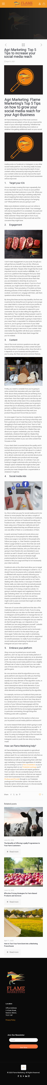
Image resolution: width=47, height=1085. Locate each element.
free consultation (29, 765)
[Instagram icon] (29, 1076)
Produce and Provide (12, 779)
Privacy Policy (10, 1020)
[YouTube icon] (23, 1076)
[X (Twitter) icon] (21, 1076)
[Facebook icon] (18, 1076)
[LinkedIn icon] (26, 1076)
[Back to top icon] (23, 1067)
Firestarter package (29, 767)
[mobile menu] (3, 4)
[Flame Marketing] (23, 4)
